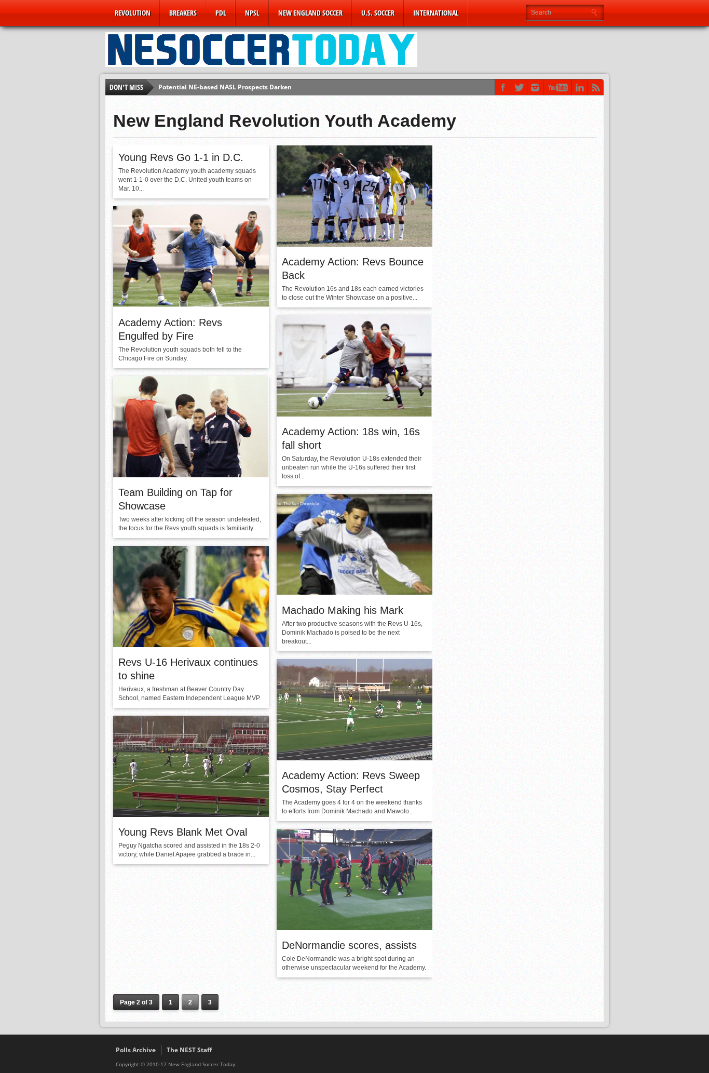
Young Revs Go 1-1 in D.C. (180, 157)
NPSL (252, 13)
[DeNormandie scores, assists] (354, 927)
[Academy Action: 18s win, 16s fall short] (354, 414)
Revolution (133, 13)
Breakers (183, 13)
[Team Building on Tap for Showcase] (191, 475)
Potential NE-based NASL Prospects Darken (225, 87)
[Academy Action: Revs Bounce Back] (354, 244)
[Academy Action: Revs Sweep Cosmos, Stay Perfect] (354, 758)
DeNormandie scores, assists (349, 945)
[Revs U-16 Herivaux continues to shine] (191, 644)
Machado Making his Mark (342, 610)
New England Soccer (310, 13)
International (436, 13)
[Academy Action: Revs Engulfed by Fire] (191, 305)
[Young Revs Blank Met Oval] (191, 814)
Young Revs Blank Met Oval (182, 832)
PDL (220, 13)
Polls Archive (136, 1049)
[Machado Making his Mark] (354, 592)
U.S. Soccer (377, 13)
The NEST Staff (189, 1049)
